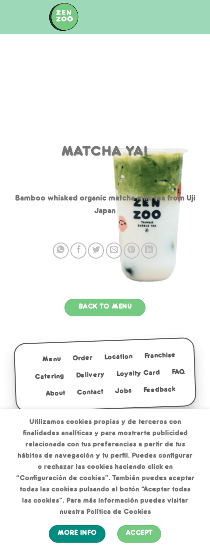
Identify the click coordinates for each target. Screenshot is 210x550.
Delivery (90, 375)
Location (119, 357)
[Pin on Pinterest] (132, 250)
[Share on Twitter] (96, 250)
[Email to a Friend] (114, 250)
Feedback (159, 390)
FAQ (178, 372)
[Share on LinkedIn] (149, 250)
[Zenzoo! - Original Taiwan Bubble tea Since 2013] (63, 17)
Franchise (160, 355)
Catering (49, 376)
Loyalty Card (138, 373)
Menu (51, 359)
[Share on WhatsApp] (61, 250)
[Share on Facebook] (78, 250)
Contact (90, 392)
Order (83, 357)
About (55, 393)
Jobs (123, 391)
